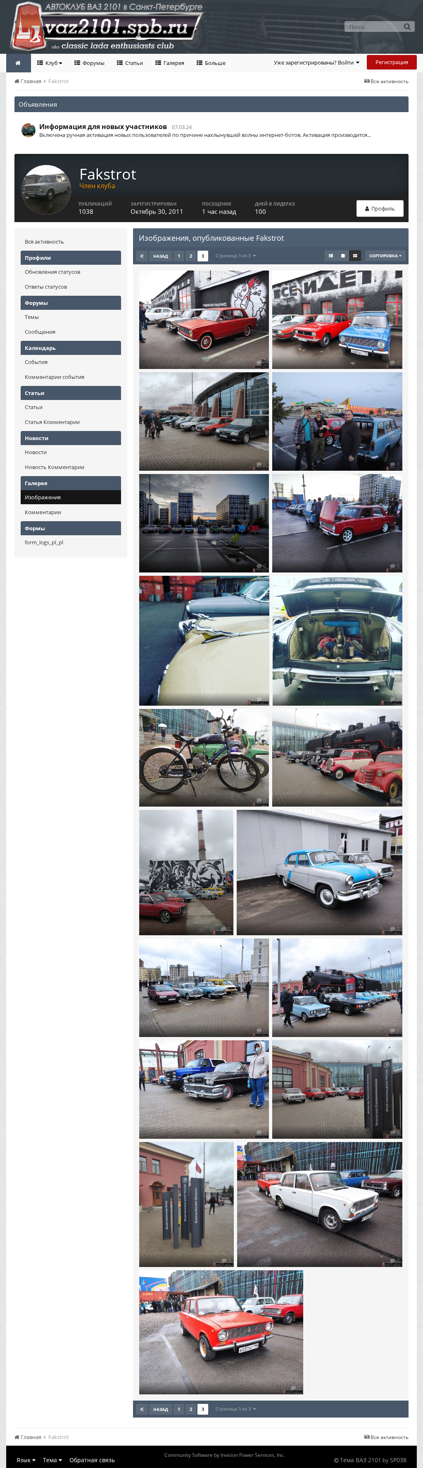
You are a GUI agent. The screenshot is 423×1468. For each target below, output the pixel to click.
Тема (51, 1460)
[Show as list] (331, 255)
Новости (36, 452)
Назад (160, 256)
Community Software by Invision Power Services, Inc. (224, 1454)
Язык (24, 1460)
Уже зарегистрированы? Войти (315, 62)
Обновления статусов (52, 271)
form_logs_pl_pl (44, 542)
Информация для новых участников (103, 126)
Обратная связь (92, 1460)
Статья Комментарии (52, 422)
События (36, 362)
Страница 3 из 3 (234, 255)
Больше (215, 63)
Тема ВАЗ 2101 (360, 1460)
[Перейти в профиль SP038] (28, 130)
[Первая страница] (142, 256)
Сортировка (384, 256)
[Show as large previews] (343, 255)
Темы (32, 317)
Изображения (43, 497)
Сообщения (40, 331)
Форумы (93, 63)
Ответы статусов (46, 286)
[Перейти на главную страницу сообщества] (18, 63)
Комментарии (43, 512)
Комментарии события (54, 377)
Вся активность (44, 241)
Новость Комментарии (54, 467)
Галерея (173, 63)
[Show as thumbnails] (355, 255)
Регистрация (391, 62)
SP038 (398, 1460)
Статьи (133, 63)
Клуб (51, 63)
